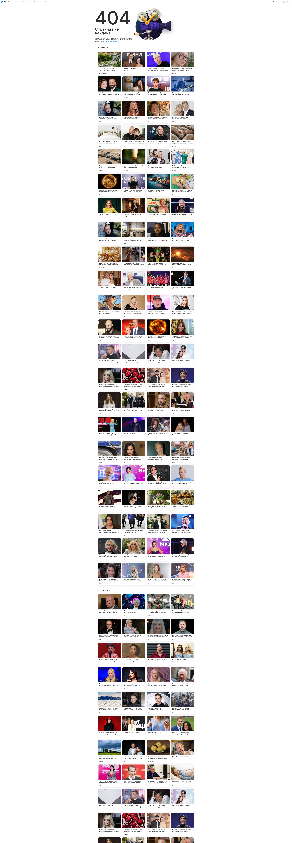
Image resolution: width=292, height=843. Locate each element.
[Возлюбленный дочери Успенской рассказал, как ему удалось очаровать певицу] (182, 800)
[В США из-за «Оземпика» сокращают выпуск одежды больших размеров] (182, 160)
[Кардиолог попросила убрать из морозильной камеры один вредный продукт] (133, 87)
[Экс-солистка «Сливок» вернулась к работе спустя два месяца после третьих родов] (158, 647)
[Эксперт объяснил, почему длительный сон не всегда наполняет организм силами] (109, 622)
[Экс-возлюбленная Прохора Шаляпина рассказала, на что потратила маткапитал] (109, 209)
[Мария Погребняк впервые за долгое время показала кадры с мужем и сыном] (109, 379)
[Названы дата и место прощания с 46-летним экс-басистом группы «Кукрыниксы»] (182, 87)
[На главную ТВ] (4, 2)
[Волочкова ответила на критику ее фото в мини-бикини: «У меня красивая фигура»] (158, 800)
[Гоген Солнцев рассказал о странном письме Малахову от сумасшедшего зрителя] (158, 258)
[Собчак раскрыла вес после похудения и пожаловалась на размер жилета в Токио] (133, 209)
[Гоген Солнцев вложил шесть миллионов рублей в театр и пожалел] (182, 403)
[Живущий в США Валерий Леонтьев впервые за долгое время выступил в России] (133, 598)
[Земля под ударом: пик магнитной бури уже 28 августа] (182, 258)
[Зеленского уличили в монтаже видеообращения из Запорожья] (182, 775)
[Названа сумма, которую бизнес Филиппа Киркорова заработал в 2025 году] (109, 549)
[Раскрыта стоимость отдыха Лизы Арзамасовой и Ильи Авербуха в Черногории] (158, 379)
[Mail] (2, 2)
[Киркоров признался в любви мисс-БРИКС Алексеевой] (182, 549)
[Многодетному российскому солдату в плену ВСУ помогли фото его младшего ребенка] (158, 751)
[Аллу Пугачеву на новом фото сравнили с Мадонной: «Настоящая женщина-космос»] (133, 549)
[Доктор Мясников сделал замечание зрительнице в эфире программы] (109, 355)
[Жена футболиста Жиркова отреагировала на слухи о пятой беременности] (109, 282)
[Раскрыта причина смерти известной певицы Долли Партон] (109, 428)
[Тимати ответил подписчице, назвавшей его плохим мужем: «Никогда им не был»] (182, 720)
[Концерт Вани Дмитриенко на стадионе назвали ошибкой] (182, 751)
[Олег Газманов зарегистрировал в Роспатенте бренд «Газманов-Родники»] (133, 647)
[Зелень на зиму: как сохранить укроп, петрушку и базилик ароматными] (109, 63)
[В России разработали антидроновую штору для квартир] (133, 355)
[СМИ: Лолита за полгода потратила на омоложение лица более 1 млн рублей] (133, 476)
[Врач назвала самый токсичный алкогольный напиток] (133, 160)
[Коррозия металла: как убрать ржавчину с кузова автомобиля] (109, 452)
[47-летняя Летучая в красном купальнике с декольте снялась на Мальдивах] (158, 574)
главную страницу (111, 41)
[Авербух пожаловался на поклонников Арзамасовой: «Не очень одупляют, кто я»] (109, 87)
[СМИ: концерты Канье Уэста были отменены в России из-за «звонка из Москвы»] (158, 233)
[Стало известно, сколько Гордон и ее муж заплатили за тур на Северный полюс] (158, 824)
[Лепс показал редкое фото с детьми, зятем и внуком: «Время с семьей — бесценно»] (158, 476)
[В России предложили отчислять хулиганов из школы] (133, 525)
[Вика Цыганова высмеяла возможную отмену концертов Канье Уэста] (133, 574)
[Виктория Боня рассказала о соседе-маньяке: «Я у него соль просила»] (133, 501)
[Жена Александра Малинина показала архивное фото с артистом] (182, 112)
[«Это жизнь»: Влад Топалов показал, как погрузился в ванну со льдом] (182, 525)
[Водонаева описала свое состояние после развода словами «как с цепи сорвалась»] (182, 598)
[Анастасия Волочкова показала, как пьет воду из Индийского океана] (109, 233)
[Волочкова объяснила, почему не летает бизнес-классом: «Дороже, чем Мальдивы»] (182, 476)
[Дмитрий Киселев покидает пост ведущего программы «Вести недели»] (109, 751)
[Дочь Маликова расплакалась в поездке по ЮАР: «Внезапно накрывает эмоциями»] (182, 695)
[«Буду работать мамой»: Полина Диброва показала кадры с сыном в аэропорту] (182, 330)
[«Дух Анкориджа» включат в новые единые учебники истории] (133, 622)
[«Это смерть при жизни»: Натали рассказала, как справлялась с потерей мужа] (158, 775)
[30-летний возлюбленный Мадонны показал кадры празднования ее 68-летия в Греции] (182, 428)
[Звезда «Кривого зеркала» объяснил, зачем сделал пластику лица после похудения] (158, 403)
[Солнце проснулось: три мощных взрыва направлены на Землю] (109, 185)
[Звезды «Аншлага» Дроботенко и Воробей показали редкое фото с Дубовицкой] (182, 282)
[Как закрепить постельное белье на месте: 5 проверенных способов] (109, 136)
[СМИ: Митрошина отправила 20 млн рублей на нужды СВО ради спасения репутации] (109, 403)
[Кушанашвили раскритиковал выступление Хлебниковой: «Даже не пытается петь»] (133, 824)
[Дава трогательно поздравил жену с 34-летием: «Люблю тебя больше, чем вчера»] (182, 355)
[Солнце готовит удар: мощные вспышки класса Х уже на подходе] (158, 330)
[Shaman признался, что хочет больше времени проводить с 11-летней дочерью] (133, 282)
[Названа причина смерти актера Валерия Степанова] (109, 306)
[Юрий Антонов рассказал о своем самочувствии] (133, 751)
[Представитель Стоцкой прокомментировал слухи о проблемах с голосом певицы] (182, 233)
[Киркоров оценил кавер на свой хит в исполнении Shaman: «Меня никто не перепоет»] (182, 209)
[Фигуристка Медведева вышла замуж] (133, 63)
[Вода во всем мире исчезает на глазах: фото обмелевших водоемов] (109, 160)
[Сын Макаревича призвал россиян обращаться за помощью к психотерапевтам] (158, 160)
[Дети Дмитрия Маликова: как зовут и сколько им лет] (158, 622)
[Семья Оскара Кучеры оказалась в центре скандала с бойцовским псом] (109, 775)
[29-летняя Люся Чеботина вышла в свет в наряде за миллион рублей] (158, 549)
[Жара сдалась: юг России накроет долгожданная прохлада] (133, 258)
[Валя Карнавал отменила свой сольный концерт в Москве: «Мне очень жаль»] (109, 695)
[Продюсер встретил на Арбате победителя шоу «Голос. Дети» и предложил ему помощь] (109, 800)
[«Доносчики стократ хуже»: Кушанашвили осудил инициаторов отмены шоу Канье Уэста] (158, 355)
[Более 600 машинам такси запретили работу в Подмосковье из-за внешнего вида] (158, 185)
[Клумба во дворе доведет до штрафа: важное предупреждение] (158, 501)
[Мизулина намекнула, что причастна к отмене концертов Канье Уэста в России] (109, 824)
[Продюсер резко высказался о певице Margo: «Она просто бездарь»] (109, 476)
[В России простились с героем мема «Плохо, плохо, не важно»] (109, 671)
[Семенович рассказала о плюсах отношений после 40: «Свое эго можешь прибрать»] (182, 306)
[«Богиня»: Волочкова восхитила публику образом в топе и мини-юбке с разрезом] (158, 209)
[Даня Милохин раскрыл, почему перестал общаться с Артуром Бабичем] (158, 525)
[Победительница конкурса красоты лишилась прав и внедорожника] (133, 112)
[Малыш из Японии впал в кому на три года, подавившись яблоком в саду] (182, 185)
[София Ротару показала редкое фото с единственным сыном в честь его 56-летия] (109, 598)
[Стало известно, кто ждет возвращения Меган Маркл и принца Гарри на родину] (158, 695)
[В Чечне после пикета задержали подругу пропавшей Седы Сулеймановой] (182, 63)
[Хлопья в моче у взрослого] (158, 671)
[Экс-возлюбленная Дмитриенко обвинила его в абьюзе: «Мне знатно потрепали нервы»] (158, 87)
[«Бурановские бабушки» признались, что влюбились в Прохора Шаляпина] (158, 282)
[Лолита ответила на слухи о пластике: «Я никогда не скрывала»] (133, 671)
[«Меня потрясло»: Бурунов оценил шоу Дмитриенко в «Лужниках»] (182, 647)
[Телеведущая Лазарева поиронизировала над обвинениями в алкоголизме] (158, 452)
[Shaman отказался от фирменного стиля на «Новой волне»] (133, 428)
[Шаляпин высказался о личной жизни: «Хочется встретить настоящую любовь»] (158, 112)
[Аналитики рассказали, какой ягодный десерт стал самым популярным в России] (133, 379)
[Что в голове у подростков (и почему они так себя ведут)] (182, 452)
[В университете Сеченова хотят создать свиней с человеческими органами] (182, 136)
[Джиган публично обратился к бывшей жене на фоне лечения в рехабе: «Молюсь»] (109, 330)
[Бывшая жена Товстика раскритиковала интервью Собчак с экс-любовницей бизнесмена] (133, 452)
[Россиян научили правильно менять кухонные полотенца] (133, 233)
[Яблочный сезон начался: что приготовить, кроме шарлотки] (109, 258)
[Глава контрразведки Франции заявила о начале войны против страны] (109, 720)
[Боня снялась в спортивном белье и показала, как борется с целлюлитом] (109, 574)
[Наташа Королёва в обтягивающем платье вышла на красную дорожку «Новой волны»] (109, 525)
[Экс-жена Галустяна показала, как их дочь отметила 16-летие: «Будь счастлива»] (133, 695)
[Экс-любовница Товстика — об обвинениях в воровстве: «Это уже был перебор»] (133, 720)
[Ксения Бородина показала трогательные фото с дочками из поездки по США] (182, 671)
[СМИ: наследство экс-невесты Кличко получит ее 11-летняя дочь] (133, 330)
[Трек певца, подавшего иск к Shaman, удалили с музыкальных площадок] (158, 63)
